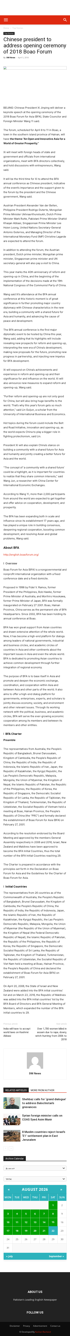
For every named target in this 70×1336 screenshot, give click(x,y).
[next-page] (11, 1148)
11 (17, 1222)
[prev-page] (5, 1148)
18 (17, 1230)
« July (9, 1256)
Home (6, 28)
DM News (10, 57)
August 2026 (35, 1189)
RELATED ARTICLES (16, 1090)
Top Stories (17, 28)
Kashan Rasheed (43, 1331)
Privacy (26, 1325)
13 (35, 1222)
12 (26, 1222)
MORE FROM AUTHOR (42, 1090)
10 (8, 1222)
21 (44, 1230)
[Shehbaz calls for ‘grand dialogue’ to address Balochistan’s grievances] (11, 1103)
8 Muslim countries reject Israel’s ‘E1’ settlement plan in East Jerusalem (43, 1135)
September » (56, 1256)
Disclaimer (15, 1325)
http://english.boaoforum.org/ (21, 554)
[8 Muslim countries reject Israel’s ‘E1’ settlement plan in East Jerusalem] (11, 1136)
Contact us (55, 1325)
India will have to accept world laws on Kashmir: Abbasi (16, 1032)
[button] (5, 20)
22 (53, 1230)
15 (53, 1222)
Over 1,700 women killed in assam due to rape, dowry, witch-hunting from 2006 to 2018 (51, 1034)
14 (44, 1222)
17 (8, 1230)
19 (26, 1230)
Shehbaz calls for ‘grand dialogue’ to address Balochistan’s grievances (44, 1103)
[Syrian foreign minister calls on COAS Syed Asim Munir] (11, 1119)
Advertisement (40, 1325)
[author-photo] (35, 1068)
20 (35, 1230)
